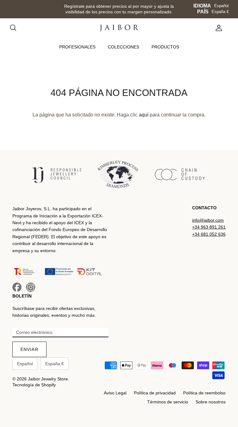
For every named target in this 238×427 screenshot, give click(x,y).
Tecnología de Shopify (34, 384)
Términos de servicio (167, 401)
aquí (143, 114)
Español (221, 5)
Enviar (29, 349)
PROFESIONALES (77, 46)
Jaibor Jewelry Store (48, 378)
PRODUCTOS (165, 46)
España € (220, 11)
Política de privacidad (155, 392)
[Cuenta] (218, 28)
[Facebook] (17, 287)
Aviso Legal (115, 392)
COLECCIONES (123, 46)
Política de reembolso (204, 392)
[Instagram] (30, 287)
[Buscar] (16, 28)
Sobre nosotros (211, 401)
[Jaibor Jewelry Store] (119, 28)
